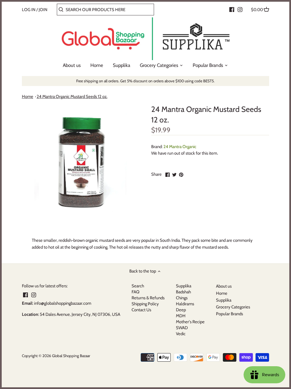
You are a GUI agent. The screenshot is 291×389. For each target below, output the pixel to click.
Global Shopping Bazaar (71, 355)
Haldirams (185, 303)
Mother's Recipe (190, 321)
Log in (29, 9)
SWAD (182, 327)
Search (138, 285)
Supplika (183, 285)
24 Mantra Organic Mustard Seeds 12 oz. (72, 96)
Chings (182, 297)
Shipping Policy (145, 303)
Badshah (183, 291)
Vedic (181, 333)
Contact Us (141, 309)
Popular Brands (229, 313)
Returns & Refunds (148, 297)
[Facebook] (231, 9)
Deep (181, 309)
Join (43, 9)
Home (27, 96)
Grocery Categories (233, 307)
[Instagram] (240, 9)
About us (224, 286)
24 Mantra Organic (179, 146)
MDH (181, 315)
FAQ (136, 291)
